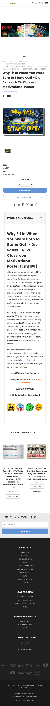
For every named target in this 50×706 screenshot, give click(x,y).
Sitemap (25, 583)
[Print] (23, 204)
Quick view (13, 492)
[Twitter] (27, 204)
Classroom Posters (25, 597)
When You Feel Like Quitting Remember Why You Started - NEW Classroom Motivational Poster (37, 473)
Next (47, 457)
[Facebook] (14, 204)
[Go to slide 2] (26, 56)
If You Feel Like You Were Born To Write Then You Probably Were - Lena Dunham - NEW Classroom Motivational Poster (13, 476)
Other (25, 607)
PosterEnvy (25, 621)
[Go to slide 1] (24, 56)
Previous (3, 457)
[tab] (25, 218)
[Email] (19, 204)
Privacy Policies (25, 559)
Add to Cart (13, 496)
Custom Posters (25, 600)
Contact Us (25, 556)
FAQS (25, 562)
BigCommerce (29, 693)
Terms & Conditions (25, 566)
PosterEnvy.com (25, 624)
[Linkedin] (32, 204)
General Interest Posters (25, 603)
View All (25, 628)
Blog (25, 576)
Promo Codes (26, 360)
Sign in (20, 579)
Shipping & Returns (25, 569)
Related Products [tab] (23, 432)
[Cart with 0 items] (42, 3)
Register (29, 579)
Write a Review (10, 91)
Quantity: (25, 179)
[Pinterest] (36, 204)
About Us (25, 552)
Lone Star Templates (30, 697)
